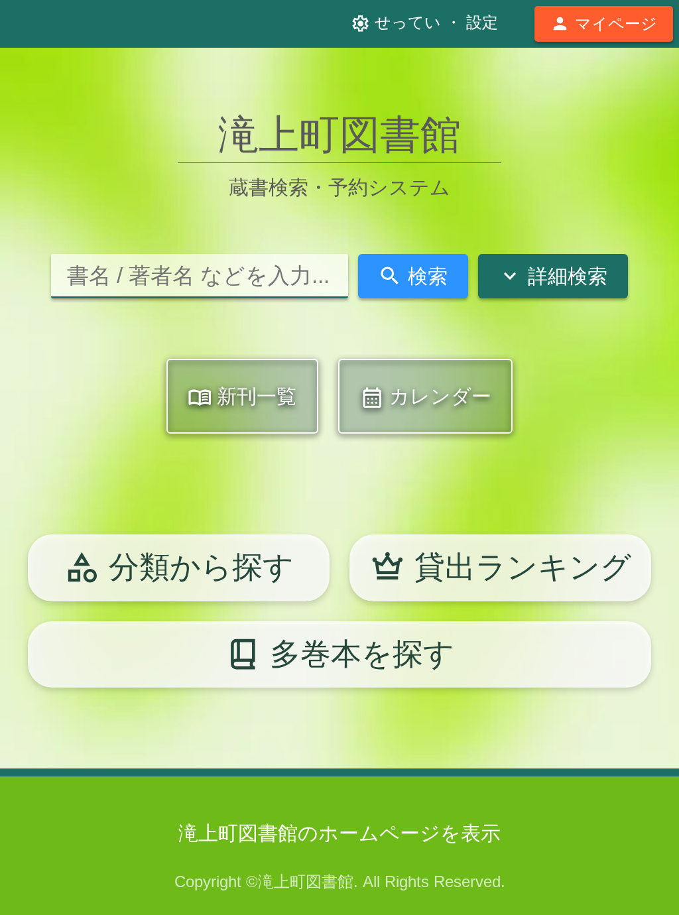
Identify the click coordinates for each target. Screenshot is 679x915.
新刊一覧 (242, 397)
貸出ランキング (500, 567)
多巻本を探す (340, 654)
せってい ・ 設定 (424, 23)
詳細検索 (552, 276)
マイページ (603, 23)
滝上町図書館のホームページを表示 (339, 833)
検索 (413, 276)
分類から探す (179, 567)
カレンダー (425, 397)
